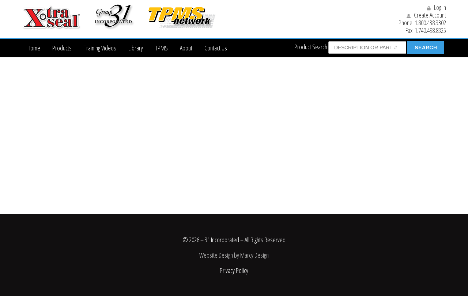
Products (62, 47)
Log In (439, 7)
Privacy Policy (234, 270)
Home (33, 47)
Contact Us (215, 47)
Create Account (429, 15)
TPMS (161, 47)
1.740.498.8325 (430, 30)
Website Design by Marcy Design (234, 255)
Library (135, 47)
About (186, 47)
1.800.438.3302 (430, 22)
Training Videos (100, 47)
